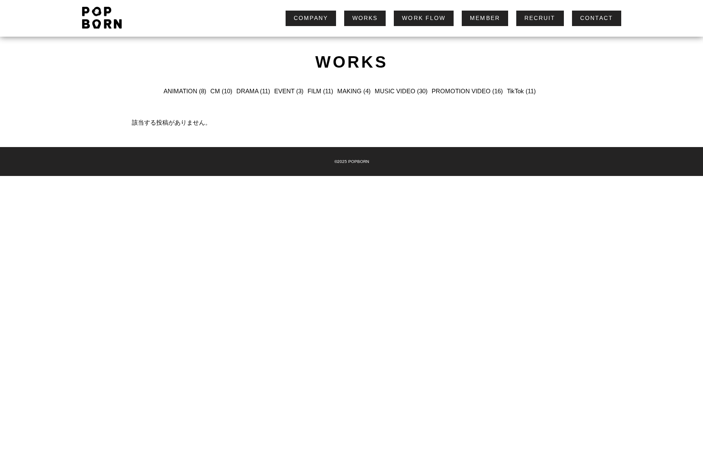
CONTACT (596, 18)
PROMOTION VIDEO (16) (467, 91)
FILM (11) (320, 91)
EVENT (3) (288, 91)
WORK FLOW (423, 18)
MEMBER (485, 18)
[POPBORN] (98, 18)
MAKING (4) (354, 91)
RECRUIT (540, 18)
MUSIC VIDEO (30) (401, 91)
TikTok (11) (521, 91)
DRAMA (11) (253, 91)
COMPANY (311, 18)
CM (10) (221, 91)
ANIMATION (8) (185, 91)
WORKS (365, 18)
